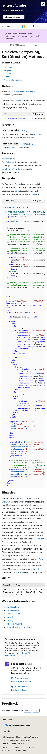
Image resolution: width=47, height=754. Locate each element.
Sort (17, 191)
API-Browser (20, 45)
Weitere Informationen (13, 80)
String (24, 130)
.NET (10, 45)
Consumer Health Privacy (12, 744)
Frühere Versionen (31, 737)
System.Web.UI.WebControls (24, 91)
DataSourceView (9, 169)
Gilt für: (7, 77)
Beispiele (7, 70)
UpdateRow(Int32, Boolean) (19, 627)
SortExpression (13, 613)
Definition (8, 67)
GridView (17, 100)
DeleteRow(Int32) (14, 623)
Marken (5, 750)
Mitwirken (14, 740)
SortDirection (26, 144)
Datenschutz (26, 740)
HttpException (8, 158)
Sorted (36, 569)
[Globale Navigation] (2, 26)
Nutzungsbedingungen (11, 747)
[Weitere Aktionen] (43, 45)
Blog (4, 740)
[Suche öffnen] (33, 26)
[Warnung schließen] (43, 4)
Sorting (19, 572)
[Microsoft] (23, 26)
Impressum (28, 747)
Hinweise (7, 73)
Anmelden (41, 26)
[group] (23, 118)
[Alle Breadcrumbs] (4, 45)
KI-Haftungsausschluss (11, 737)
